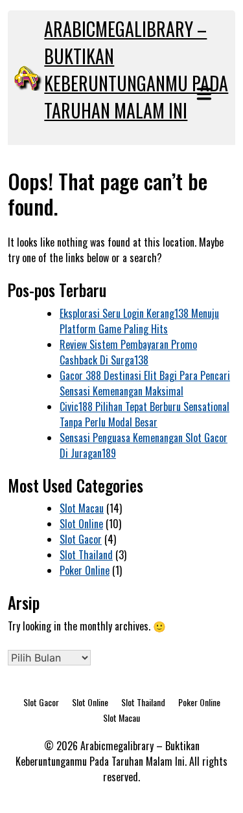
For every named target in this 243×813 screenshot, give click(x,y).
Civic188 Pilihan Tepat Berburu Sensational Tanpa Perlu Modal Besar (144, 414)
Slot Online (81, 523)
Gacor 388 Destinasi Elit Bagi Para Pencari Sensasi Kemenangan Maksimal (145, 383)
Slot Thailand (86, 554)
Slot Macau (82, 508)
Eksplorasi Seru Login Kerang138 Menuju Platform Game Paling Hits (139, 321)
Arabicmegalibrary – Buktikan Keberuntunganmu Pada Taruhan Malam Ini (136, 70)
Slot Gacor (81, 539)
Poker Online (85, 570)
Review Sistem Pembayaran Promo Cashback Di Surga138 (128, 352)
